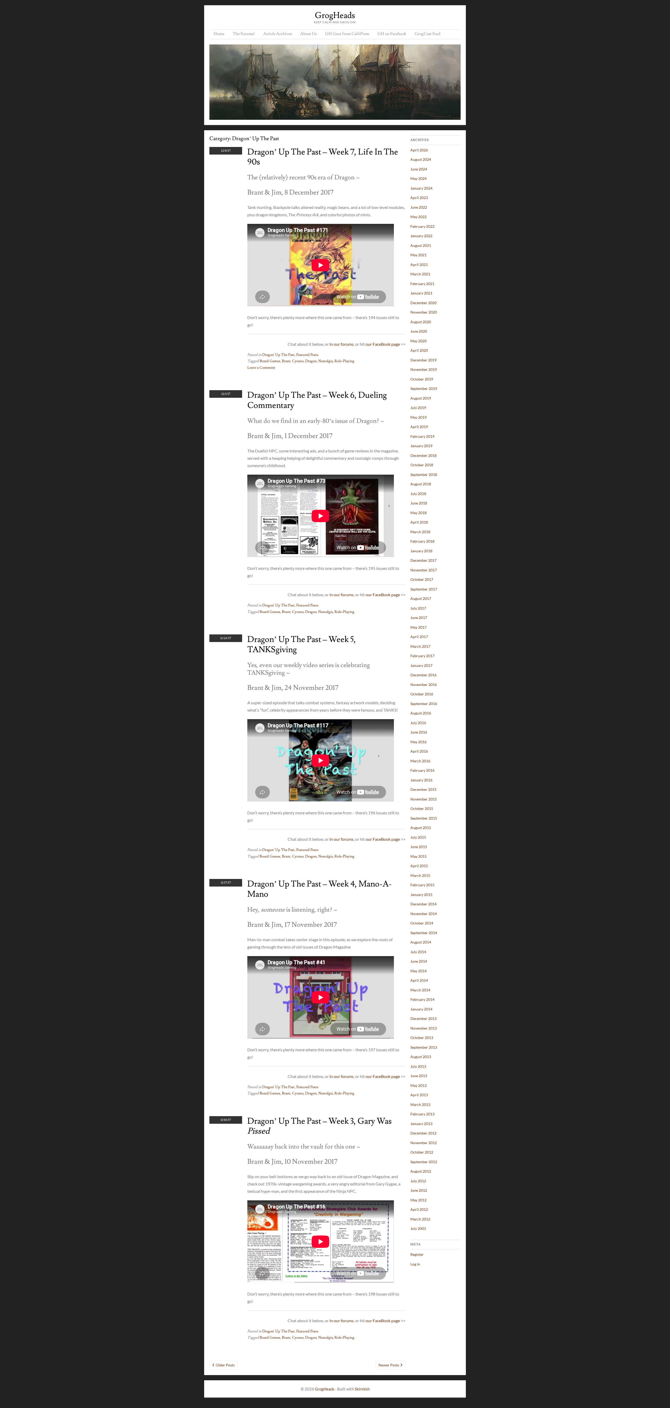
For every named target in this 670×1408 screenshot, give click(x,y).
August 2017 (420, 598)
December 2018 (423, 455)
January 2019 (421, 446)
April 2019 (419, 426)
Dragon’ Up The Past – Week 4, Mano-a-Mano (319, 888)
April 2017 (419, 636)
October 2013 (421, 1037)
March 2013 (420, 1104)
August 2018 (420, 484)
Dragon (311, 361)
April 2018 (419, 522)
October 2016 (421, 694)
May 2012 (418, 1200)
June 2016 (418, 732)
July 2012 (418, 1181)
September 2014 (423, 932)
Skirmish (362, 1389)
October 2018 (421, 465)
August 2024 (420, 159)
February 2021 (422, 283)
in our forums (342, 344)
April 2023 (419, 197)
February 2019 (422, 436)
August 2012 (420, 1171)
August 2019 (420, 398)
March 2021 (420, 274)
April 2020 (419, 350)
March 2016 (420, 761)
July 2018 (418, 493)
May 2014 (418, 971)
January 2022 (421, 236)
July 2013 (418, 1066)
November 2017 (423, 570)
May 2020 (418, 341)
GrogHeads (335, 15)
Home (219, 33)
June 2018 (418, 503)
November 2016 (423, 684)
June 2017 (418, 617)
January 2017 (421, 665)
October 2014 (421, 923)
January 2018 (421, 551)
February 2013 (422, 1114)
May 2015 (418, 856)
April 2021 (419, 264)
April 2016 (419, 751)
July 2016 (418, 722)
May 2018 (418, 512)
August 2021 (420, 245)
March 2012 (420, 1219)
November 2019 (423, 369)
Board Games (270, 361)
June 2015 (418, 846)
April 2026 (419, 150)
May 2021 (418, 255)
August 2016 (420, 713)
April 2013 (419, 1095)
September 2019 (423, 388)
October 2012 (421, 1152)
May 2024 (418, 178)
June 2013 (418, 1076)
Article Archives (277, 33)
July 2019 (418, 407)
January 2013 (421, 1123)
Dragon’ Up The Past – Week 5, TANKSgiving (301, 644)
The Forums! (244, 33)
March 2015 (420, 875)
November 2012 (423, 1142)
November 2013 (423, 1028)
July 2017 (418, 608)
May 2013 (418, 1085)
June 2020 (418, 331)
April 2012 (419, 1209)
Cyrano (298, 361)
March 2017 (420, 646)
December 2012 (423, 1133)
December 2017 (423, 560)
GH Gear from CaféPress (347, 33)
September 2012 (423, 1162)
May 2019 (418, 417)
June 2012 (418, 1190)
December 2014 (423, 904)
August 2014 (420, 942)
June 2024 (418, 169)
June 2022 (418, 207)
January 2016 (421, 780)
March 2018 (420, 532)
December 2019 (423, 360)
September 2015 (423, 818)
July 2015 (418, 837)
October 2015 (421, 808)
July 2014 (418, 952)
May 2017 (418, 627)
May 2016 (418, 742)
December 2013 (423, 1018)
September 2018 (423, 474)
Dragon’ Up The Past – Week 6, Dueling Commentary (317, 400)
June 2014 (418, 961)
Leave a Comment (261, 367)
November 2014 (423, 913)
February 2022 (422, 226)
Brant (286, 361)
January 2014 (421, 1009)
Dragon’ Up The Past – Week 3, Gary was (319, 1126)
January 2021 (421, 293)
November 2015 (423, 799)
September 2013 (423, 1047)
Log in (415, 1264)
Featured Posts (307, 355)
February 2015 (422, 885)
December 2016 (423, 675)
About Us (308, 33)
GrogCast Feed (427, 33)
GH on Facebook (391, 33)
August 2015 (420, 827)
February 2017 (422, 656)
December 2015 (423, 789)
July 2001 (418, 1228)
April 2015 (419, 866)
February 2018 (422, 541)
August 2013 (420, 1056)
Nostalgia (325, 361)
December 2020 (423, 302)
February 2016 (422, 770)
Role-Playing (344, 361)
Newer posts (388, 1365)
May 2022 (418, 216)
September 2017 (423, 589)
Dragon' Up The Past (278, 355)
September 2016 (423, 703)
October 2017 (421, 579)
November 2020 (423, 312)
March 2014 (420, 990)
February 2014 (422, 999)
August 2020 (420, 322)
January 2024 (421, 188)
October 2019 (421, 379)
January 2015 (421, 894)
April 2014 (419, 980)
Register (417, 1254)
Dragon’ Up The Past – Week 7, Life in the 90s (322, 156)
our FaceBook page (383, 344)
